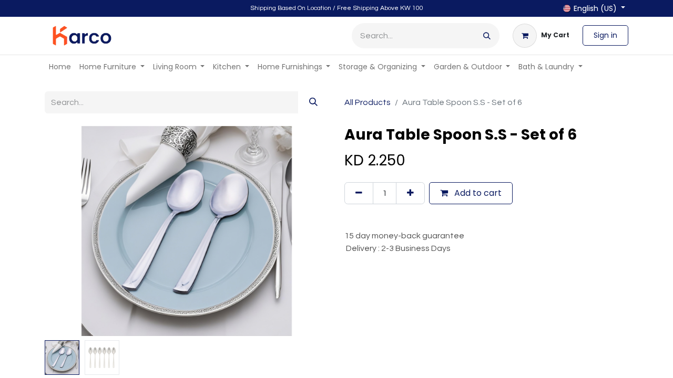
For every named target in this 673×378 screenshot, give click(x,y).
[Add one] (410, 193)
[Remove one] (358, 193)
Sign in (605, 35)
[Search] (486, 35)
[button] (66, 231)
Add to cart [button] (477, 193)
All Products (367, 102)
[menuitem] (60, 67)
